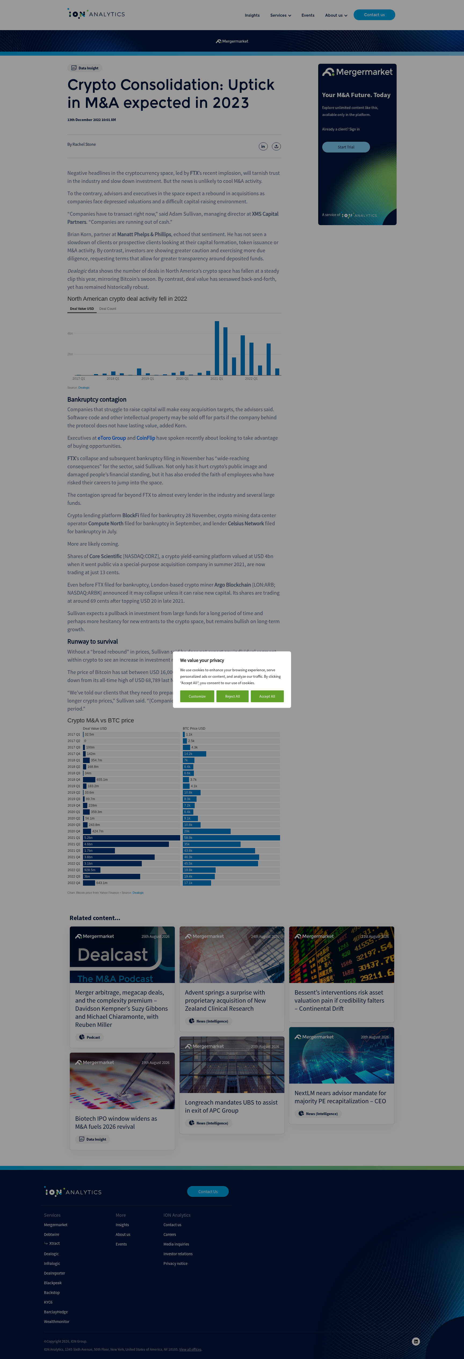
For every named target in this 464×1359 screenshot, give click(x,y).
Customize (197, 696)
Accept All (267, 696)
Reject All (232, 696)
